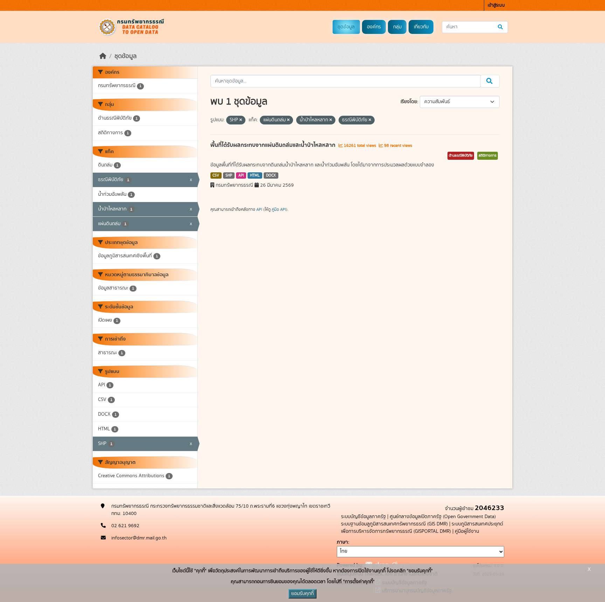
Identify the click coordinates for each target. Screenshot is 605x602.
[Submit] (500, 27)
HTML (255, 175)
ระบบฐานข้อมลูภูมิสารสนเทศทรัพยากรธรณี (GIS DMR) (394, 524)
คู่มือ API (279, 209)
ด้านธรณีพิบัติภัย (461, 155)
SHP (228, 175)
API (241, 175)
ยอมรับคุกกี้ (302, 593)
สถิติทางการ (487, 155)
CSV (216, 175)
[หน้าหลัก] (102, 56)
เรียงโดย (409, 101)
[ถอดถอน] (240, 120)
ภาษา (342, 542)
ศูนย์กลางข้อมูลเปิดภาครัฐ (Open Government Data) (443, 516)
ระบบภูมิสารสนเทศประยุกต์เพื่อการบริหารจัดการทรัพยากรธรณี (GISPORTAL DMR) (422, 528)
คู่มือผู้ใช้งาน (467, 531)
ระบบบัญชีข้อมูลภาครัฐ (363, 516)
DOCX (271, 175)
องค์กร (374, 26)
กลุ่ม (397, 26)
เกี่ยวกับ (421, 26)
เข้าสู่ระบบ (496, 5)
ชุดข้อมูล (346, 26)
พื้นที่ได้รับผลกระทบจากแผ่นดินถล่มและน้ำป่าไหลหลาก (273, 145)
